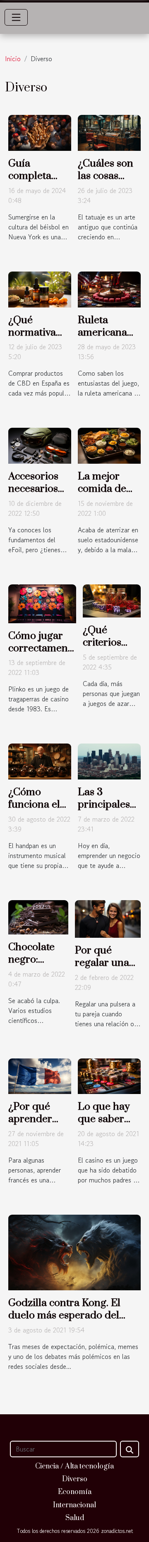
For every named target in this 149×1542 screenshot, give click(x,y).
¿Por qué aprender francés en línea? (32, 1125)
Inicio (13, 59)
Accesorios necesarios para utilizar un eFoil (36, 495)
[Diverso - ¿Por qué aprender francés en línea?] (39, 1075)
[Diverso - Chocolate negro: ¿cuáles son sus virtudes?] (38, 916)
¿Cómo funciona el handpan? (34, 804)
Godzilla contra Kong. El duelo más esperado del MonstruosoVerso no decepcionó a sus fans (64, 1322)
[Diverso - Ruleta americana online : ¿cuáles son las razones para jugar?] (109, 288)
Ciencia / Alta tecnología (74, 1466)
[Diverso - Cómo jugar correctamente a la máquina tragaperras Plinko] (42, 603)
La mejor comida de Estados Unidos (102, 495)
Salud (74, 1518)
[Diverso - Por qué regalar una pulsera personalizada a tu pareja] (108, 918)
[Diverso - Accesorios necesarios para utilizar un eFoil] (39, 445)
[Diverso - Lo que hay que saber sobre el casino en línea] (109, 1075)
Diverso (74, 1479)
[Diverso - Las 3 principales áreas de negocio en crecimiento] (109, 760)
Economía (74, 1492)
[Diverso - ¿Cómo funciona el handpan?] (39, 760)
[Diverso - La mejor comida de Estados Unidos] (109, 445)
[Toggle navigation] (16, 17)
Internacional (74, 1505)
